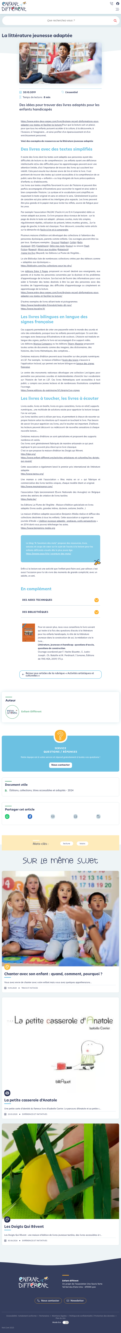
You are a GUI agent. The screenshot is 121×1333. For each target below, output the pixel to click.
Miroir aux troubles (47, 250)
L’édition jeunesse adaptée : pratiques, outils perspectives (67, 521)
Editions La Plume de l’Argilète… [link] (65, 253)
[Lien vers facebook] (117, 3)
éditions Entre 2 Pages (36, 271)
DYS (33, 246)
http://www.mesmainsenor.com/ (37, 487)
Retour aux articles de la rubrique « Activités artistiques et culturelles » (60, 674)
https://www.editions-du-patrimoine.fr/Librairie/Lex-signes (50, 390)
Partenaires (44, 1316)
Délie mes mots (57, 246)
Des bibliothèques (35, 612)
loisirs (82, 844)
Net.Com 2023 (8, 1328)
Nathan (64, 243)
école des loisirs (70, 360)
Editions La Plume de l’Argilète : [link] (40, 505)
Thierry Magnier (75, 344)
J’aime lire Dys (28, 253)
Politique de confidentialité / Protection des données (92, 1316)
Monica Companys (42, 344)
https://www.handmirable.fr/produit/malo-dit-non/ (46, 305)
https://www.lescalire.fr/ (33, 309)
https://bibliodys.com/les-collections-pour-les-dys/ (46, 266)
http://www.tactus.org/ (32, 474)
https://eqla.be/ (28, 499)
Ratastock (63, 250)
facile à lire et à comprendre (54, 230)
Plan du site (61, 1318)
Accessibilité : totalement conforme (21, 1316)
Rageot (32, 250)
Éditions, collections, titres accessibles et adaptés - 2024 (41, 790)
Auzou (69, 246)
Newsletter (77, 1301)
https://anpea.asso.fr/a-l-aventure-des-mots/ (48, 554)
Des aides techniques (37, 600)
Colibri (73, 243)
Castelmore (42, 246)
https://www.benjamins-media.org (38, 528)
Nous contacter (60, 765)
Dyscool (55, 243)
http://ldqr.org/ (28, 454)
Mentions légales (59, 1316)
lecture (66, 844)
